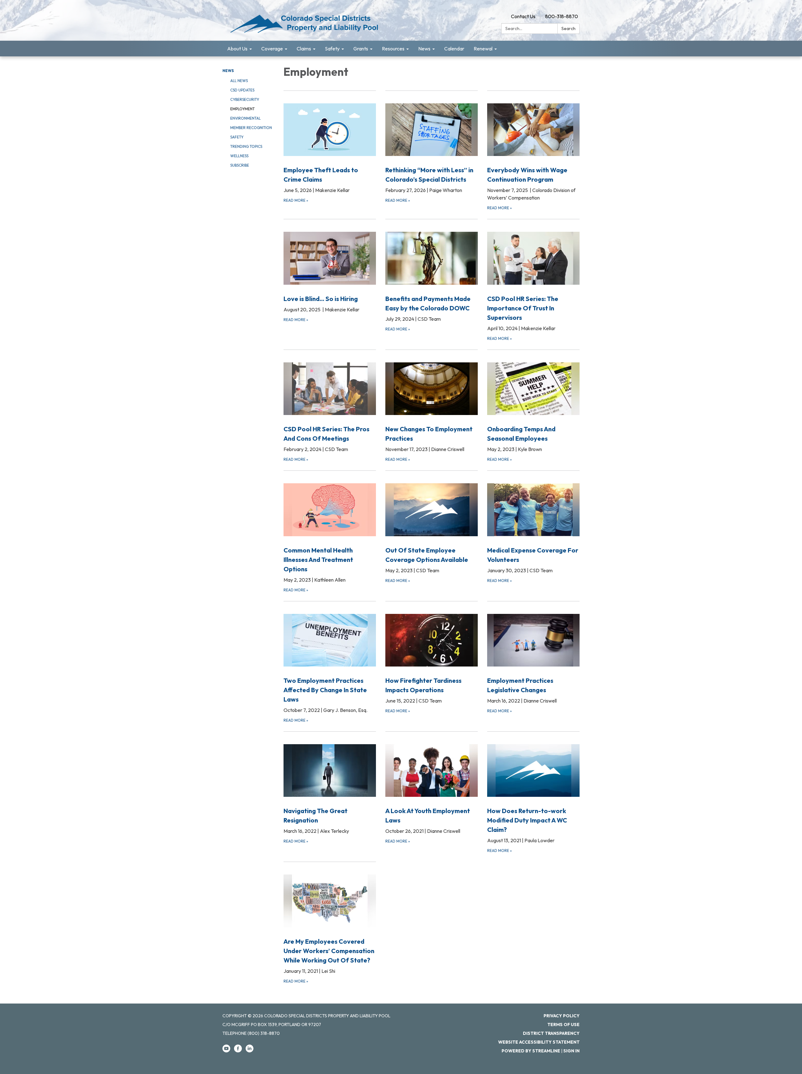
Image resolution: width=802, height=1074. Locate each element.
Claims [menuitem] (304, 48)
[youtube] (226, 1051)
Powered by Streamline (531, 1051)
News (228, 70)
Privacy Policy (562, 1016)
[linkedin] (249, 1051)
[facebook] (238, 1051)
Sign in (571, 1051)
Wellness (239, 155)
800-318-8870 (561, 16)
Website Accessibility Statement (539, 1042)
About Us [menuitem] (237, 48)
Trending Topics (246, 146)
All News (239, 80)
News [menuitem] (424, 48)
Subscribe (239, 165)
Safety (236, 137)
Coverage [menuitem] (272, 48)
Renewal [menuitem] (483, 48)
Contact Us (523, 16)
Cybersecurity (244, 99)
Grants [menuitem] (360, 48)
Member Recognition (251, 127)
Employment (242, 108)
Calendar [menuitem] (454, 48)
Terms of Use (563, 1024)
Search (568, 28)
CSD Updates (242, 90)
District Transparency (551, 1033)
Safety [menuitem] (332, 48)
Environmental (245, 118)
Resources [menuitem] (393, 48)
